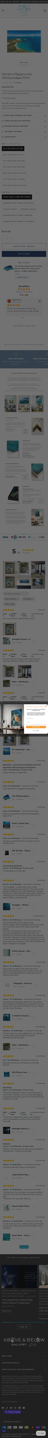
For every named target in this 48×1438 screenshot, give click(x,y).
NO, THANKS (36, 730)
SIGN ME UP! (36, 727)
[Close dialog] (46, 705)
